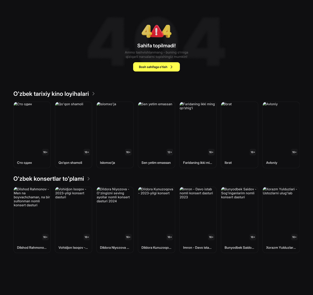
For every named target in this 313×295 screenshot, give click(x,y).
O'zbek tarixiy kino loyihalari (51, 93)
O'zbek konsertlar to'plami (48, 178)
